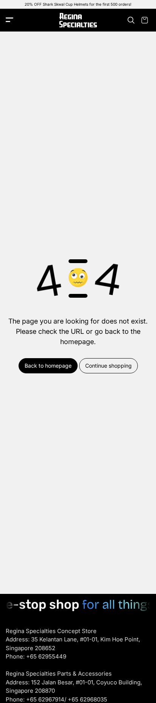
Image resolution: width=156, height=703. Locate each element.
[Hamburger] (9, 20)
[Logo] (78, 20)
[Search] (131, 20)
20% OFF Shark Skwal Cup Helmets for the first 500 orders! (78, 4)
